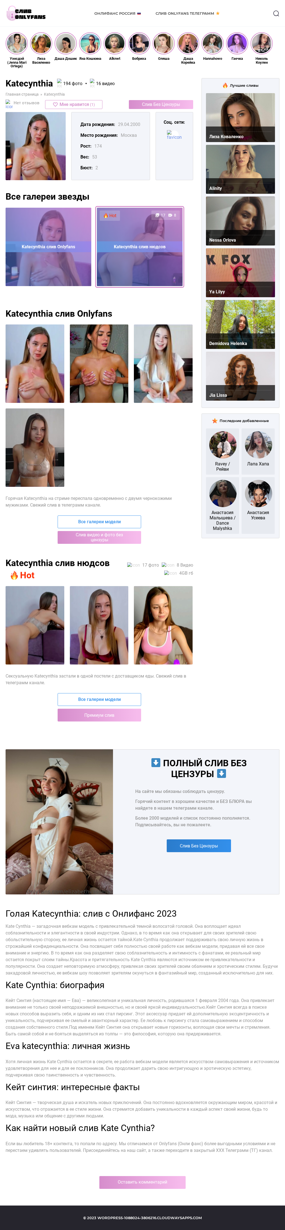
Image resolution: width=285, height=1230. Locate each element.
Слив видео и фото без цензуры (99, 537)
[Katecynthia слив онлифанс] (99, 625)
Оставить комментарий (142, 1182)
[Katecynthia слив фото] (35, 625)
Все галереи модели (99, 521)
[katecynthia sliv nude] (35, 447)
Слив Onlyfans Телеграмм (185, 13)
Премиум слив (99, 715)
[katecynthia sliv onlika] (163, 363)
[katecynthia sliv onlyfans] (99, 363)
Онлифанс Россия (115, 13)
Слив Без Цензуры (161, 104)
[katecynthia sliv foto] (35, 363)
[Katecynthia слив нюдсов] (163, 625)
